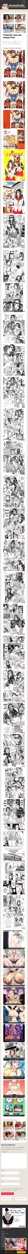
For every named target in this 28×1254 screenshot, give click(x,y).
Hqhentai (3, 1237)
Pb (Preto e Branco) (15, 44)
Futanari (5, 44)
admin (17, 42)
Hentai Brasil (4, 1241)
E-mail (2, 1176)
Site (2, 1181)
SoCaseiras (4, 1244)
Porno (2, 1231)
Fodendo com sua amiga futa (10, 1120)
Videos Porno (4, 1233)
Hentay (3, 1243)
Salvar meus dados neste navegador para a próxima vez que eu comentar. (12, 1189)
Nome (2, 1170)
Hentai (9, 44)
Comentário (4, 1152)
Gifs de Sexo (4, 1239)
